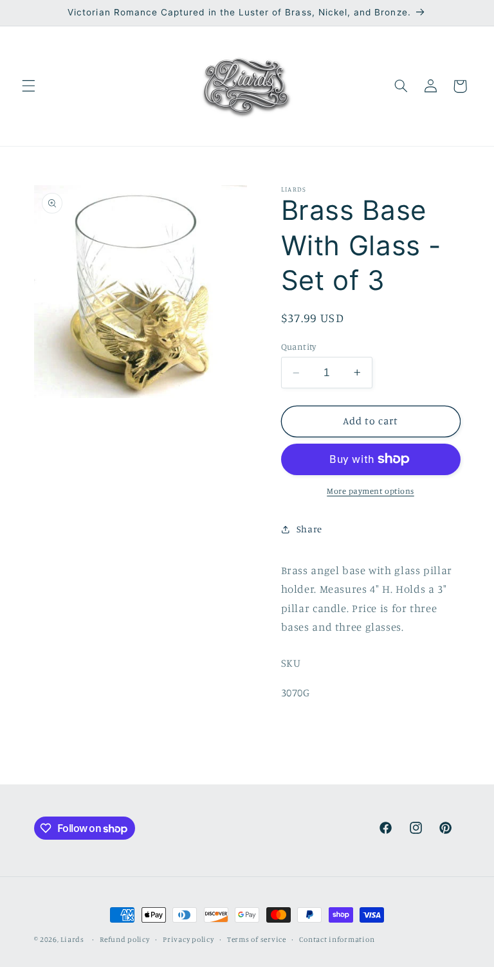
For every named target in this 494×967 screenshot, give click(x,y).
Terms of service (256, 939)
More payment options (370, 491)
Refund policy (125, 939)
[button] (28, 86)
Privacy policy (188, 939)
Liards (72, 939)
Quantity (298, 346)
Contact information (336, 939)
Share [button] (309, 528)
